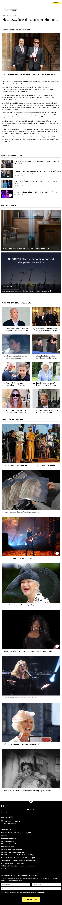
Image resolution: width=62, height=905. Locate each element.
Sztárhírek (13, 10)
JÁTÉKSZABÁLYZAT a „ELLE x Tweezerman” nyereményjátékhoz (17, 866)
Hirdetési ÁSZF (5, 868)
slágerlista (11, 29)
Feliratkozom (31, 899)
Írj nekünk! (4, 813)
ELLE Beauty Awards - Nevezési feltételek (11, 849)
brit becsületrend (26, 29)
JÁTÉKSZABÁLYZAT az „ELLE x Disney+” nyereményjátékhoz (16, 833)
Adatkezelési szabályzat (7, 846)
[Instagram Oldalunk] (30, 810)
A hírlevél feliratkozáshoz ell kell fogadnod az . (24, 892)
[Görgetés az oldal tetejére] (31, 801)
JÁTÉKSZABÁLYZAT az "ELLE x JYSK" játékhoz (13, 863)
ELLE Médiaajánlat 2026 (7, 841)
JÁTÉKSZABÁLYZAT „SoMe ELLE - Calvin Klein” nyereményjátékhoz (18, 860)
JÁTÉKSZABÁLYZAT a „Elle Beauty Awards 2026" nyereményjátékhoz (19, 857)
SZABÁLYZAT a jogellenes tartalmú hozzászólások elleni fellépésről (18, 855)
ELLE (23, 25)
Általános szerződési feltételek (9, 838)
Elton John (18, 29)
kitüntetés (5, 29)
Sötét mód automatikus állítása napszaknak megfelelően (12, 822)
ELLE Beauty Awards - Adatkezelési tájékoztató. (13, 852)
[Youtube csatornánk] (33, 809)
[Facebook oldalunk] (28, 809)
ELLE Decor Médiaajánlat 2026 (9, 844)
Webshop (56, 3)
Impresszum (4, 835)
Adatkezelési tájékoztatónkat (36, 892)
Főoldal (7, 10)
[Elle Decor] (8, 3)
